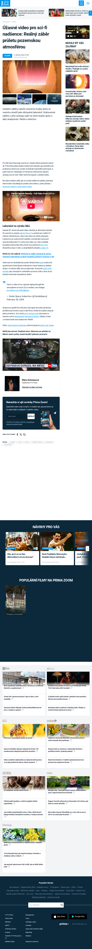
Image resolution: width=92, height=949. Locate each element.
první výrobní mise (31, 313)
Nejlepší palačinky (39, 897)
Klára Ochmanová (20, 57)
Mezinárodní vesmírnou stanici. (26, 316)
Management (30, 915)
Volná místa (9, 918)
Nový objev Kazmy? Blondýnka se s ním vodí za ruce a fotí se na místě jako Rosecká (67, 813)
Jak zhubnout (14, 887)
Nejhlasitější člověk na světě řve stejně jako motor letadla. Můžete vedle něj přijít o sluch (77, 13)
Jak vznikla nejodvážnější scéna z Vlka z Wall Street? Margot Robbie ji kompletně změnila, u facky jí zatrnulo (23, 813)
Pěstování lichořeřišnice (44, 894)
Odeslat (31, 416)
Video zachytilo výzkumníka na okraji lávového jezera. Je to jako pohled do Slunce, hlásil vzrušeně (23, 761)
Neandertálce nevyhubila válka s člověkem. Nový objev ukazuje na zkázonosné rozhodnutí (77, 147)
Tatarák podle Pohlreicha (15, 894)
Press (27, 918)
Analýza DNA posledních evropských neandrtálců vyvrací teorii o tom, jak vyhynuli (31, 13)
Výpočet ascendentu (62, 894)
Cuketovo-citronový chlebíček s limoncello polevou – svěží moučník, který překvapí (67, 739)
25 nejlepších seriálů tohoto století (16, 790)
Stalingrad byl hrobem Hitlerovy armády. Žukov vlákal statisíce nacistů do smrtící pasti (77, 119)
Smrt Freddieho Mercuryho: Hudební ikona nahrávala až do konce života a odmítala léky (55, 556)
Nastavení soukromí (32, 941)
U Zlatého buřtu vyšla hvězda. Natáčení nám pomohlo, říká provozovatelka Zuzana (67, 698)
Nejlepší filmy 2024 (28, 887)
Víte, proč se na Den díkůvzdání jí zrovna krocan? (20, 555)
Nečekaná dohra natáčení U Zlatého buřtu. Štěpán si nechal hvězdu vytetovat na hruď (66, 709)
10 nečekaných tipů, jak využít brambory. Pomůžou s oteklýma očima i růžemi (22, 855)
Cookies (7, 932)
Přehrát (11, 604)
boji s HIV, (44, 245)
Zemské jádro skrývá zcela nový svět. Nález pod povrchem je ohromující (76, 93)
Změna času (65, 887)
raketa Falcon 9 (26, 233)
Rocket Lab (43, 325)
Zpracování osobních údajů (34, 929)
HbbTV (7, 925)
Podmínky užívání (10, 929)
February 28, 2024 (15, 299)
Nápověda (29, 932)
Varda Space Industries (17, 325)
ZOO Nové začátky (27, 891)
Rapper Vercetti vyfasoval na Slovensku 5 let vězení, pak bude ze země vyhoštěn (68, 802)
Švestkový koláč (54, 897)
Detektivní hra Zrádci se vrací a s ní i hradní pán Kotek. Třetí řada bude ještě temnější (67, 687)
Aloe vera (29, 894)
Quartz (51, 325)
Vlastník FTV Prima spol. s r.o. (13, 937)
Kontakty (28, 925)
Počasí (80, 887)
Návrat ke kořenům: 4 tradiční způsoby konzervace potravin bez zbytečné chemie (66, 761)
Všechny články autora (32, 387)
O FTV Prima (9, 915)
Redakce (28, 936)
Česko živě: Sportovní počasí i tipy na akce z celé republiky (21, 698)
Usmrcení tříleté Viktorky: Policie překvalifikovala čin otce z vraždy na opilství (22, 709)
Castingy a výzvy (31, 922)
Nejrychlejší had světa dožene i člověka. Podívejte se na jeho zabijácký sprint (77, 68)
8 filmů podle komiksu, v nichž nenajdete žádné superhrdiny (20, 802)
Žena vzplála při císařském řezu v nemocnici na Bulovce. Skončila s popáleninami (24, 687)
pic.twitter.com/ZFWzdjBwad (18, 290)
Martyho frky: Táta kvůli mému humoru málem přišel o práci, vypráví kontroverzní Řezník (67, 791)
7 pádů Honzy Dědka (56, 891)
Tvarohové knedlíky (79, 894)
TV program (54, 887)
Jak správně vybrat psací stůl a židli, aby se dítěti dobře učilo (23, 866)
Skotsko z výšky (13, 607)
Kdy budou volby (13, 891)
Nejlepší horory (42, 887)
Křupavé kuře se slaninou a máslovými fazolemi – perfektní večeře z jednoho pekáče (65, 750)
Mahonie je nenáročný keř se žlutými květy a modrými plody (23, 844)
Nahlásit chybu (9, 941)
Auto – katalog (41, 891)
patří (41, 262)
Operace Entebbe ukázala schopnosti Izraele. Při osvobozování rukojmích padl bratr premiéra (21, 750)
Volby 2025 (70, 891)
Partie (73, 887)
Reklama (8, 922)
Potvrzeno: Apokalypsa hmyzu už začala (18, 738)
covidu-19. (44, 248)
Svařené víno (80, 891)
